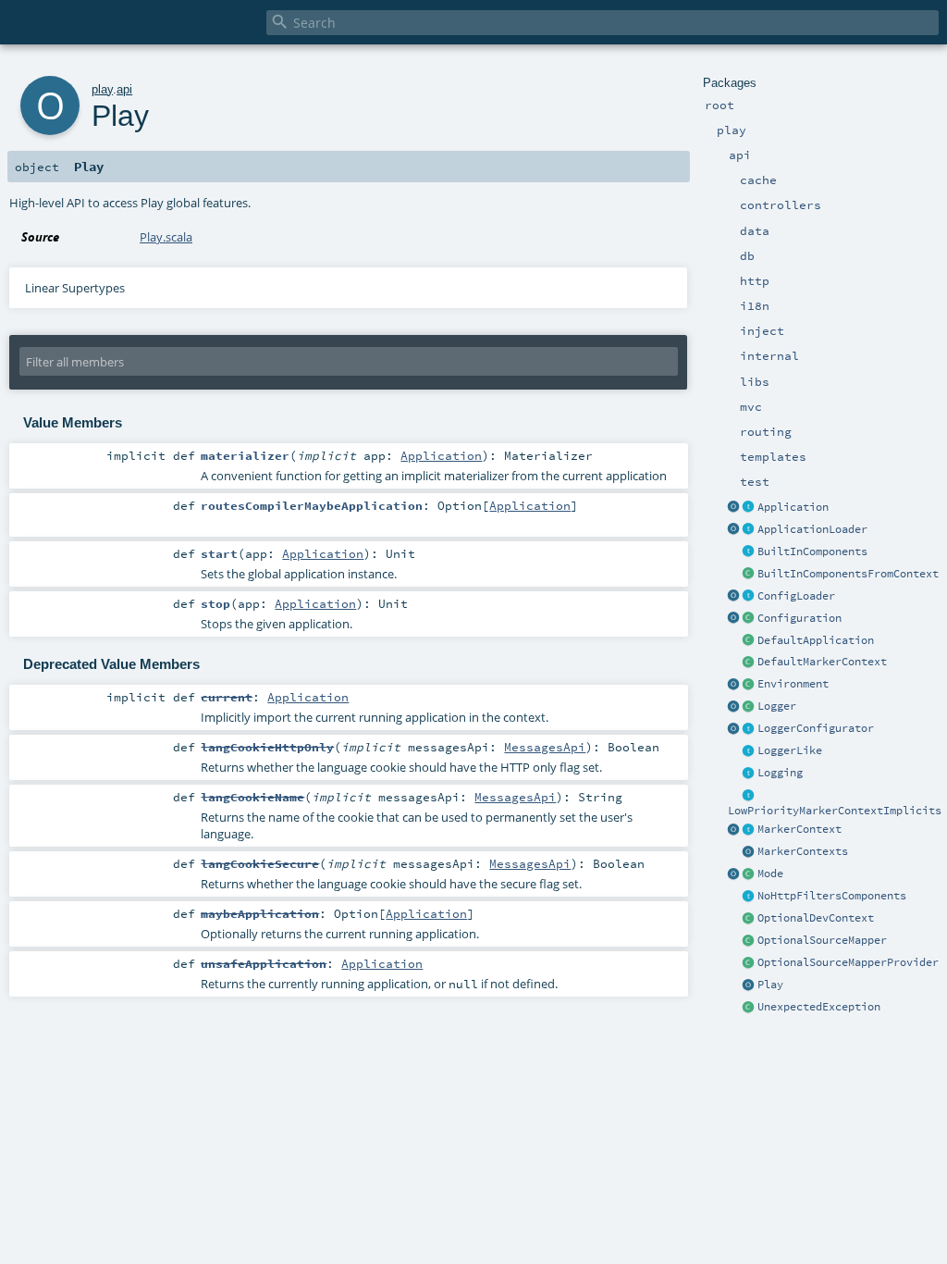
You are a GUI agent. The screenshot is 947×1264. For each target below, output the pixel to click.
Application (793, 507)
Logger (776, 706)
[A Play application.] (749, 508)
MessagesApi (544, 746)
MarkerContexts (802, 851)
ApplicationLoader (812, 529)
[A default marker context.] (749, 662)
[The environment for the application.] (749, 684)
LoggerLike (789, 750)
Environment (793, 683)
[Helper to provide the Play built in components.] (749, 552)
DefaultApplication (815, 640)
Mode (770, 873)
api (124, 89)
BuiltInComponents (812, 551)
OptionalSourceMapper (822, 940)
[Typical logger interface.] (749, 751)
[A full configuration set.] (749, 619)
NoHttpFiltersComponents (831, 895)
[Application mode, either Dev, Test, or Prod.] (749, 874)
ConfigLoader (796, 595)
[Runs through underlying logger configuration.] (749, 729)
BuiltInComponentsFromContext (848, 573)
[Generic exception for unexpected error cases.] (749, 1007)
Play (770, 984)
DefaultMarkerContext (822, 661)
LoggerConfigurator (815, 728)
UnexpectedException (818, 1006)
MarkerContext (799, 829)
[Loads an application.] (749, 530)
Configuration (799, 618)
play (102, 89)
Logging (780, 772)
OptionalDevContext (815, 917)
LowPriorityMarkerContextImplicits (834, 810)
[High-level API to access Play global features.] (749, 985)
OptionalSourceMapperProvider (848, 962)
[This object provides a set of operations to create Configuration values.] (734, 619)
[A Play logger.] (749, 707)
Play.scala (166, 237)
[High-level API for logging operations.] (734, 707)
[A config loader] (749, 596)
